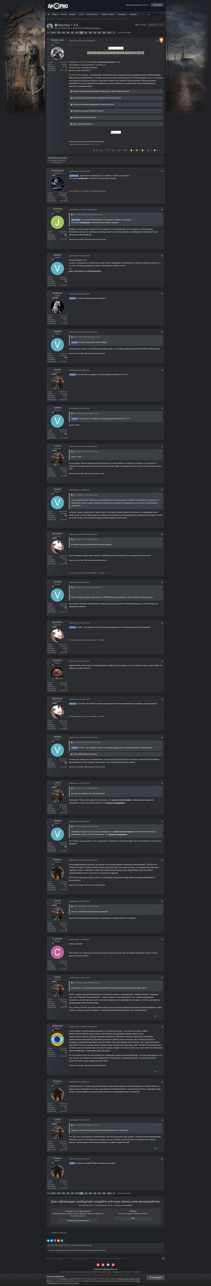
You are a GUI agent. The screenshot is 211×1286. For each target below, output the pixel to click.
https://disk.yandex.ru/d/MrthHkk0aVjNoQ (85, 271)
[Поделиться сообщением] (157, 41)
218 (59, 32)
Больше (133, 14)
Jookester (57, 208)
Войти (133, 1218)
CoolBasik (57, 938)
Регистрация (157, 5)
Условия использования (70, 1283)
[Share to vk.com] (48, 1240)
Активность (92, 14)
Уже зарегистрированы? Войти (137, 5)
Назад (53, 32)
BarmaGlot (57, 533)
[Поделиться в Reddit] (58, 1240)
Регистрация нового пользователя (78, 1220)
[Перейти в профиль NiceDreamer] (57, 184)
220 (68, 32)
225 (90, 32)
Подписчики (153, 25)
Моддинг (122, 14)
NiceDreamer (57, 170)
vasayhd (57, 255)
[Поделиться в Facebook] (55, 1240)
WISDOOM (57, 1026)
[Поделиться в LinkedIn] (61, 1240)
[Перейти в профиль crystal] (57, 382)
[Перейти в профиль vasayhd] (57, 268)
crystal (57, 369)
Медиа (72, 14)
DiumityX (57, 660)
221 (72, 32)
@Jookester (74, 176)
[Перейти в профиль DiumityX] (57, 673)
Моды (54, 14)
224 (86, 32)
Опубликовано (78, 41)
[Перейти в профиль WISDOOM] (57, 1039)
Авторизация (141, 25)
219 (63, 32)
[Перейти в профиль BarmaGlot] (57, 547)
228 (104, 32)
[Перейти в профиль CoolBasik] (57, 952)
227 (99, 32)
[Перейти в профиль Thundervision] (50, 26)
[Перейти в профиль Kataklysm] (57, 306)
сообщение (82, 178)
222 (77, 32)
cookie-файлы (62, 1279)
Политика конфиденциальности (105, 1269)
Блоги (81, 14)
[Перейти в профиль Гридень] (57, 873)
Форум (63, 14)
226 (95, 32)
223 (81, 32)
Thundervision (65, 28)
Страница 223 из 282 (124, 32)
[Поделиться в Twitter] (51, 1240)
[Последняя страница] (114, 32)
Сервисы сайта (107, 14)
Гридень (57, 859)
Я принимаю (156, 1278)
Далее (109, 32)
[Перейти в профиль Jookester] (57, 222)
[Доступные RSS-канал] (163, 1258)
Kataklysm (57, 293)
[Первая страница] (48, 32)
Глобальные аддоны (92, 28)
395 (162, 25)
